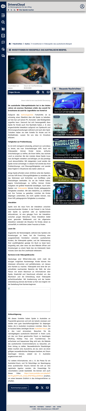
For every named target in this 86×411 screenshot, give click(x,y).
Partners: (40, 407)
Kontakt (48, 407)
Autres (27, 44)
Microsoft (58, 94)
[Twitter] (11, 10)
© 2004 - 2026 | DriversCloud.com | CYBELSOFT (45, 409)
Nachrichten (17, 44)
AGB (54, 407)
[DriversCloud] (3, 6)
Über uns (33, 407)
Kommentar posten (19, 388)
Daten (59, 407)
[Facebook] (8, 10)
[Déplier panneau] (82, 6)
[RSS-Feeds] (14, 10)
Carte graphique (59, 162)
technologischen (27, 115)
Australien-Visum (41, 329)
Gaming (57, 116)
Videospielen (22, 188)
